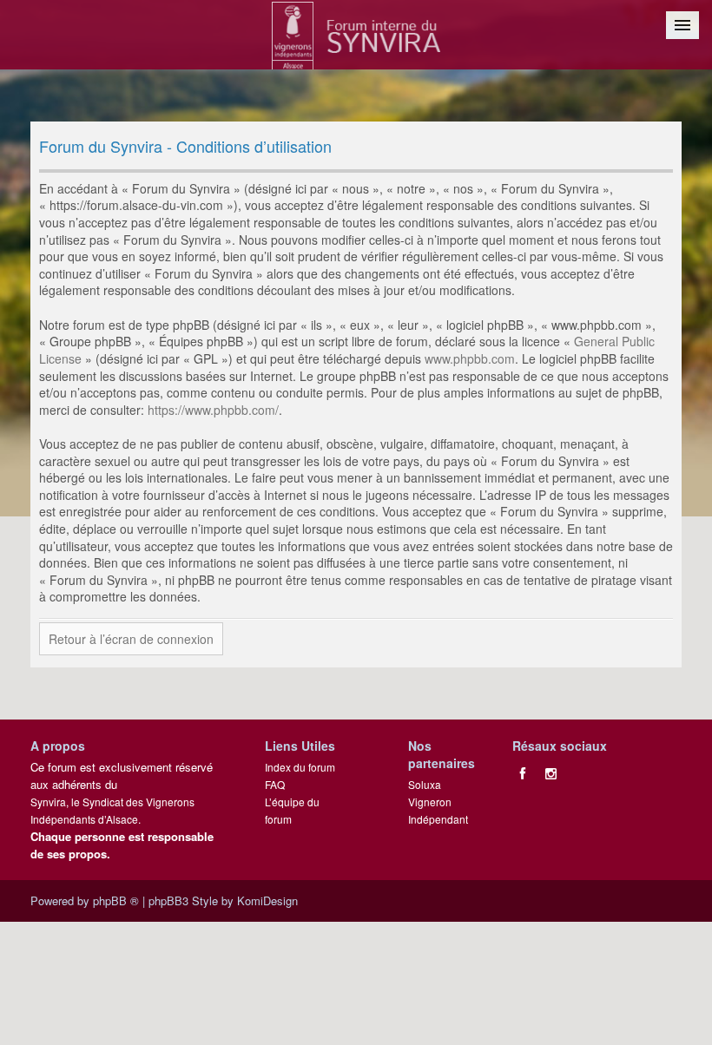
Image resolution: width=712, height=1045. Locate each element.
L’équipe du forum (292, 810)
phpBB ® (116, 900)
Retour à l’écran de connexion (131, 638)
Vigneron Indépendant (438, 810)
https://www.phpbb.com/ (213, 409)
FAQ (275, 784)
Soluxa (424, 784)
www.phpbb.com (470, 358)
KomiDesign (267, 900)
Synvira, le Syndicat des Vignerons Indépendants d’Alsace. (112, 810)
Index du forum (300, 766)
